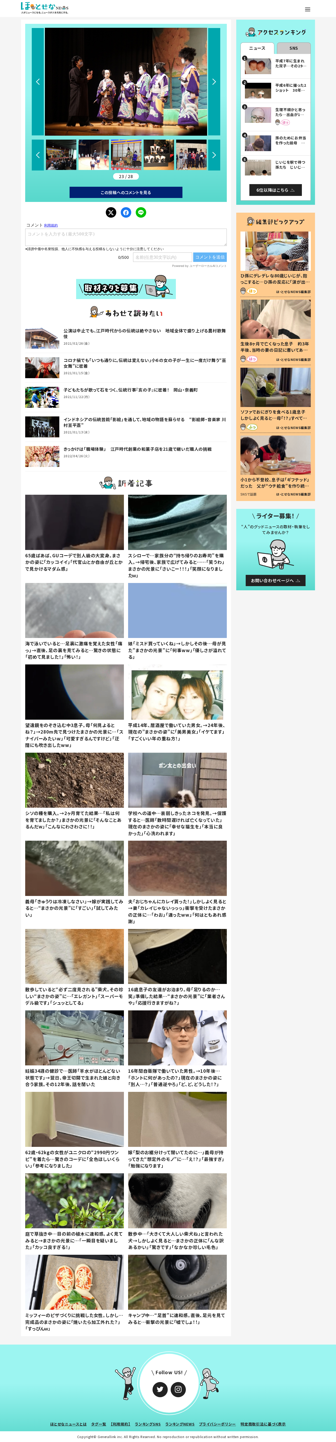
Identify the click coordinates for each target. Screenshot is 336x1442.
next (214, 81)
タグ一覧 (98, 1424)
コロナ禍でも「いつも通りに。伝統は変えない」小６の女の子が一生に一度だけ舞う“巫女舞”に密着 (145, 363)
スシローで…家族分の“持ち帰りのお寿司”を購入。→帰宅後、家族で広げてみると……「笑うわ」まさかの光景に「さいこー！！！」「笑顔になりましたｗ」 (176, 565)
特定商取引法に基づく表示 (263, 1424)
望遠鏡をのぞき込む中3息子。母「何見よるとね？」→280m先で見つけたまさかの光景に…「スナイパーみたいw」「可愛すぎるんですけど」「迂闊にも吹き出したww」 (74, 735)
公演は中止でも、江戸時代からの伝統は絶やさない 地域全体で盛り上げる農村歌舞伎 (145, 333)
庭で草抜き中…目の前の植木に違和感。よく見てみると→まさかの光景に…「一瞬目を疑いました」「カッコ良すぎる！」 (74, 1240)
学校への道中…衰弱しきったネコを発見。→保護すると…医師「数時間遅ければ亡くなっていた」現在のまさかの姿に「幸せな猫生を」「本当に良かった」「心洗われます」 (177, 823)
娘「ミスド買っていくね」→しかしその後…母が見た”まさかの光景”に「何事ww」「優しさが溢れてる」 (177, 650)
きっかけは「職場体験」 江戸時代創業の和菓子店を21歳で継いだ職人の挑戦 (138, 449)
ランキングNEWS (180, 1424)
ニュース (257, 48)
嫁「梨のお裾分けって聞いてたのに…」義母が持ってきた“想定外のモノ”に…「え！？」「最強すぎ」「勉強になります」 (176, 1159)
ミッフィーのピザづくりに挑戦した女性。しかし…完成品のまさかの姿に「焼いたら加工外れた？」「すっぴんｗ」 (74, 1322)
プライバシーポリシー (217, 1424)
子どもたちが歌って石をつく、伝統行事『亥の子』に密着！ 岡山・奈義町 (131, 390)
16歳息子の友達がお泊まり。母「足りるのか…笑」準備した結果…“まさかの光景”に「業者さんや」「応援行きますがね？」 (176, 996)
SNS (294, 48)
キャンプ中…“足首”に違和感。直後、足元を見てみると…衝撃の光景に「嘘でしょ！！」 (176, 1318)
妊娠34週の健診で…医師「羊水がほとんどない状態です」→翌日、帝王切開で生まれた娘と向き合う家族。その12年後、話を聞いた (72, 1077)
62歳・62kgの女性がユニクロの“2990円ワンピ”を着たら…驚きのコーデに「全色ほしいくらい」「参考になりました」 (72, 1159)
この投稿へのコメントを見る (126, 192)
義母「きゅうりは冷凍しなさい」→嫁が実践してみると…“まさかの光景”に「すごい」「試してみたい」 (74, 908)
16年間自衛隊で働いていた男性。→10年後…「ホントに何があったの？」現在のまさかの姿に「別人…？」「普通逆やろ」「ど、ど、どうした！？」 (175, 1077)
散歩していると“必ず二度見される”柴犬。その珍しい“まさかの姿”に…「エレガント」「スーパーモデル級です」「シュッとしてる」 (74, 996)
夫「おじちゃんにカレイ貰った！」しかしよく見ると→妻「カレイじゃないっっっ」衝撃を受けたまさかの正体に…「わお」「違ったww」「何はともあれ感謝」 (177, 911)
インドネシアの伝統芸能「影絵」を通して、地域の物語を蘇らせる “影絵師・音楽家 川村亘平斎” (145, 422)
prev (38, 81)
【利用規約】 (120, 1424)
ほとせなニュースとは (68, 1424)
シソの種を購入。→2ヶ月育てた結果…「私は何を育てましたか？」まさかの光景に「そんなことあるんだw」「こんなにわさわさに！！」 (73, 820)
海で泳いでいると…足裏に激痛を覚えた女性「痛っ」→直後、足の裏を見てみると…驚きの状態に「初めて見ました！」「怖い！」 (74, 650)
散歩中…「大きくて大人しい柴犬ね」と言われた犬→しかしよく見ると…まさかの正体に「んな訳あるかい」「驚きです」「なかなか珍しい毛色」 (176, 1240)
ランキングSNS (148, 1424)
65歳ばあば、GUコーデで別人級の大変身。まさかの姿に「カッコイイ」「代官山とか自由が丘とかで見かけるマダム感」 (74, 562)
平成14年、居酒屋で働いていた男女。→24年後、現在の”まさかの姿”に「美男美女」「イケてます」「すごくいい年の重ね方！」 (176, 732)
